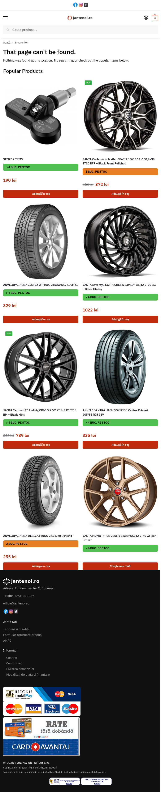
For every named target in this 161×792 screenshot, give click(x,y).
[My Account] (145, 18)
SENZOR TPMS (13, 159)
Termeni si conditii (16, 629)
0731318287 (24, 596)
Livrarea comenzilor (20, 669)
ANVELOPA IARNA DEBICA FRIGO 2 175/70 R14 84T (37, 536)
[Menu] (9, 18)
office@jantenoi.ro (16, 603)
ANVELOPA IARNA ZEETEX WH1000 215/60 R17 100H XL (40, 285)
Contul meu (14, 663)
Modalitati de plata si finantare (28, 674)
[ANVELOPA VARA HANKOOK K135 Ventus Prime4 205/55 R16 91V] (120, 367)
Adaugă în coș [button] (41, 194)
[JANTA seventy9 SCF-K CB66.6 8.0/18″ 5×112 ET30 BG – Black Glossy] (120, 241)
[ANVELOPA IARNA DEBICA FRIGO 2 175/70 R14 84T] (40, 492)
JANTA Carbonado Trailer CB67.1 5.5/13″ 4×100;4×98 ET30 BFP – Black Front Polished (119, 161)
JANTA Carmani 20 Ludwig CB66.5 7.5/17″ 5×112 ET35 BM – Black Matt (39, 412)
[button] (154, 18)
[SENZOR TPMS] (40, 116)
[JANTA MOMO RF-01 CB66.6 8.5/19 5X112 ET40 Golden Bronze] (120, 492)
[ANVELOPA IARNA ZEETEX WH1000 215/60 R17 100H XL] (40, 241)
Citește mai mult (120, 566)
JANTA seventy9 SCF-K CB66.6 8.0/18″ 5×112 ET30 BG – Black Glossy (119, 287)
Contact (11, 658)
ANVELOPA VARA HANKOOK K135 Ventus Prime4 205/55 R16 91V (115, 412)
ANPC (7, 640)
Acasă (6, 42)
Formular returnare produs (22, 635)
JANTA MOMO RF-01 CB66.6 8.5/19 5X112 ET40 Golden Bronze (119, 538)
